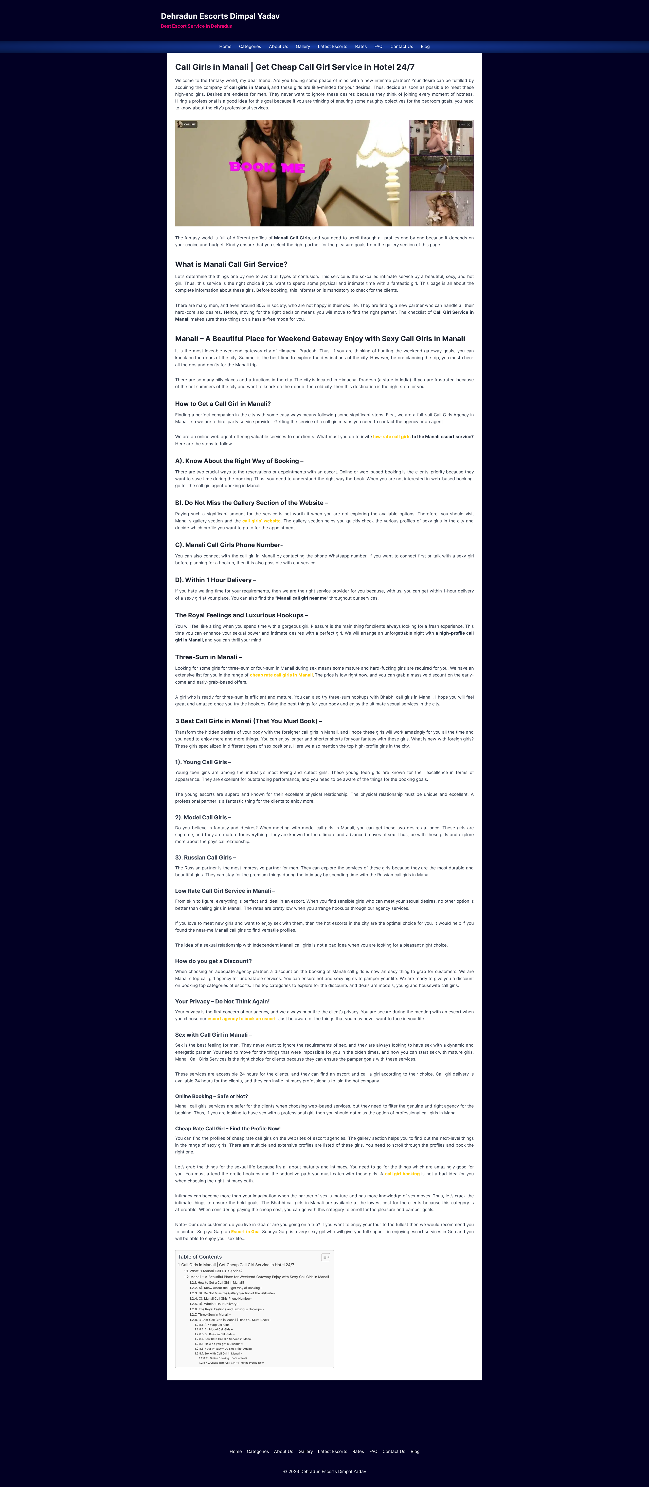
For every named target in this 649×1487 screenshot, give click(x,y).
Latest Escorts (332, 46)
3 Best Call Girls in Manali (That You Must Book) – (235, 1320)
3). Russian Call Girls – (220, 1334)
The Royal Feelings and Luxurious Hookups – (231, 1309)
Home (225, 46)
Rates (361, 46)
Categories (250, 46)
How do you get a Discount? (224, 1344)
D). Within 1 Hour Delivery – (219, 1304)
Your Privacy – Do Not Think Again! (228, 1348)
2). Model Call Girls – (219, 1329)
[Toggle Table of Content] (323, 1257)
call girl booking (402, 1173)
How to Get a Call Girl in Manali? (221, 1282)
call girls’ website (261, 520)
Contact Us (401, 46)
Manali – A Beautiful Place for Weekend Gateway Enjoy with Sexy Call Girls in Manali (259, 1277)
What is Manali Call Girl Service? (216, 1271)
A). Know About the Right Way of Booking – (230, 1288)
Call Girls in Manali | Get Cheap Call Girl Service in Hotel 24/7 (237, 1264)
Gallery (303, 46)
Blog (425, 46)
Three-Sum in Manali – (214, 1314)
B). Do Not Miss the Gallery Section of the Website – (237, 1293)
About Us (278, 46)
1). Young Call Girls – (218, 1325)
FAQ (378, 46)
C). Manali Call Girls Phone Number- (225, 1298)
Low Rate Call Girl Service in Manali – (230, 1339)
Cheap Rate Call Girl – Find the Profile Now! (237, 1362)
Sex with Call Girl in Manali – (223, 1353)
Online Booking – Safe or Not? (228, 1358)
